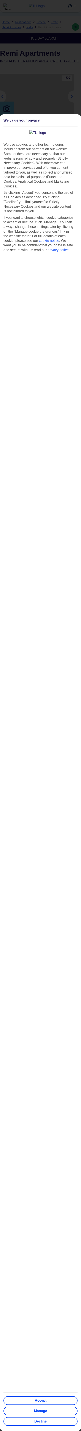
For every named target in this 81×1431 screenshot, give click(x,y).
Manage (40, 1411)
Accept (40, 1400)
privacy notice (58, 250)
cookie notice (49, 240)
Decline (40, 1421)
